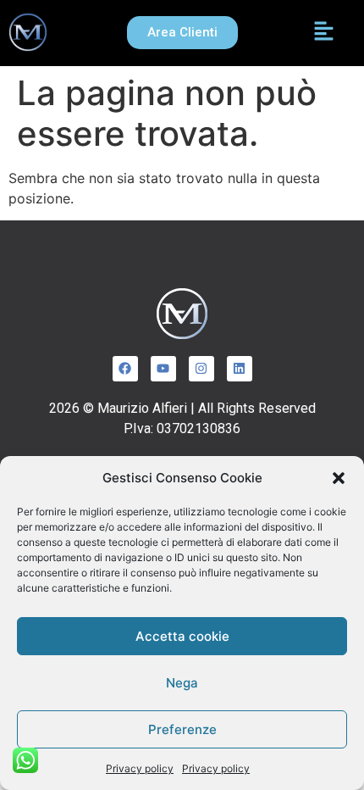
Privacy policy (140, 768)
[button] (338, 478)
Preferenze (182, 729)
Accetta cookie (182, 636)
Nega (182, 683)
